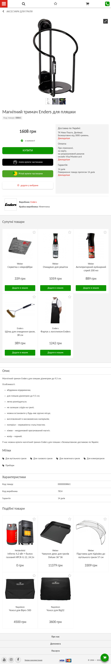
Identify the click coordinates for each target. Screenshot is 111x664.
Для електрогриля (95, 458)
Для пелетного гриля (69, 458)
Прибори (9, 465)
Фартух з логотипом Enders (55, 331)
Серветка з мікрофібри (20, 267)
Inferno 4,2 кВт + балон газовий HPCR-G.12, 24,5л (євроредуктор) (20, 557)
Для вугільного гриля (15, 458)
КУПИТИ (28, 150)
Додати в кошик (20, 288)
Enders (33, 202)
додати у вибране (29, 185)
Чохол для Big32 (55, 610)
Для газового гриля (42, 458)
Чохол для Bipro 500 (20, 610)
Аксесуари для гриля (20, 11)
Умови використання (33, 660)
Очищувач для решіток (55, 267)
